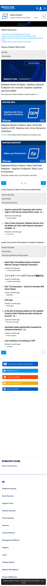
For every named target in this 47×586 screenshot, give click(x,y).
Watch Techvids (12, 389)
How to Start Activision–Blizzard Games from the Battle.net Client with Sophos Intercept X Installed (24, 225)
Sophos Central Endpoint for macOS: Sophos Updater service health (22, 87)
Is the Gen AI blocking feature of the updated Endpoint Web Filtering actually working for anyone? (24, 313)
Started (13, 216)
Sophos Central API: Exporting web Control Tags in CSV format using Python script (23, 210)
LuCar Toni (10, 234)
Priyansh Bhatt (11, 218)
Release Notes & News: (14, 84)
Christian (4, 135)
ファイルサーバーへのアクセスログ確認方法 (24, 275)
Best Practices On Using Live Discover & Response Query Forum (22, 39)
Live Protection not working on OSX (20, 340)
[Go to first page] (21, 183)
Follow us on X (12, 371)
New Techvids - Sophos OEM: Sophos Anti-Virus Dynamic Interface (23, 128)
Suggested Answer (3, 262)
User (40, 8)
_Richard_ (10, 346)
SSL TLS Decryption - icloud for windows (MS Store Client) (24, 287)
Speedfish (10, 295)
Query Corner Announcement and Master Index (19, 36)
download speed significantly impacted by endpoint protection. (23, 328)
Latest (12, 268)
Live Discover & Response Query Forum (16, 34)
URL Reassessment (14, 383)
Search (37, 8)
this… (37, 94)
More (36, 18)
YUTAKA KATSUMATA (13, 270)
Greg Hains (10, 306)
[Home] (11, 7)
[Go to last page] (25, 183)
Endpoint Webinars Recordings (20, 18)
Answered (3, 311)
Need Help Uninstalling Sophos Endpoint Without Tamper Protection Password (22, 263)
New (44, 16)
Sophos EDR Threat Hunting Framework (16, 42)
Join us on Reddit (13, 377)
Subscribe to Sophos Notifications (20, 364)
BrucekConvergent (13, 322)
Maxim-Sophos (11, 336)
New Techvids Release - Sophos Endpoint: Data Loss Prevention (22, 168)
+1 (16, 316)
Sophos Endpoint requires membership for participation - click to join (23, 582)
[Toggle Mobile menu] (44, 8)
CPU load (9, 300)
